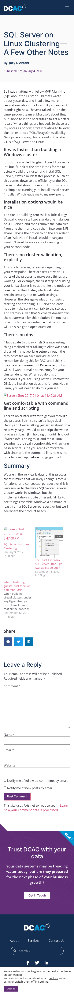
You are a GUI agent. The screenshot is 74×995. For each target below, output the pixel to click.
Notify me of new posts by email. (30, 788)
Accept (11, 988)
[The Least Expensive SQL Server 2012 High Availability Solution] (49, 542)
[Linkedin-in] (46, 963)
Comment (12, 686)
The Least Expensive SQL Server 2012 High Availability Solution (48, 563)
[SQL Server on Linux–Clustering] (17, 535)
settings (43, 981)
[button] (67, 8)
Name (9, 734)
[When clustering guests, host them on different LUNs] (19, 599)
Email (9, 750)
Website (9, 765)
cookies (53, 978)
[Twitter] (37, 963)
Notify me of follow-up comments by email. (37, 780)
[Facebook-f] (28, 963)
